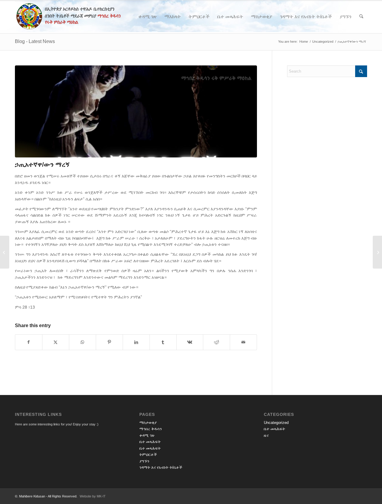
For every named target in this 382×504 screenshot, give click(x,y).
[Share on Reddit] (216, 342)
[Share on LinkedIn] (136, 342)
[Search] (361, 16)
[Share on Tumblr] (163, 342)
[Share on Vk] (190, 342)
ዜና (266, 435)
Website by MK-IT (93, 496)
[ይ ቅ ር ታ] (377, 252)
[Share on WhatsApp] (82, 342)
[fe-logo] (78, 16)
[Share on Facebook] (28, 342)
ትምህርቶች (148, 454)
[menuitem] (148, 16)
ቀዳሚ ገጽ (147, 435)
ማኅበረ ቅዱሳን (150, 429)
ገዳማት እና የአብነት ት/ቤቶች (160, 467)
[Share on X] (55, 342)
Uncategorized (276, 422)
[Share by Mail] (243, 342)
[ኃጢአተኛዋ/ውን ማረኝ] (136, 111)
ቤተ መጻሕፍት (150, 441)
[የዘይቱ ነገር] (4, 252)
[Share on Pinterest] (109, 342)
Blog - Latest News (35, 41)
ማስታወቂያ (148, 422)
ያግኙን (144, 461)
